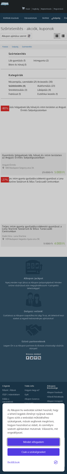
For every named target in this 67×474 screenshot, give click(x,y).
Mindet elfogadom (33, 442)
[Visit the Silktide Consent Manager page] (56, 462)
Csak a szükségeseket (34, 452)
